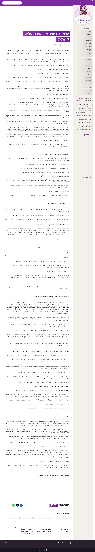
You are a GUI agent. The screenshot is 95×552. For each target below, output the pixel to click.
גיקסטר (89, 53)
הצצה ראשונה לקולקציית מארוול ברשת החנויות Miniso (84, 129)
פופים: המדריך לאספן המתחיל (82, 113)
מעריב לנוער (87, 81)
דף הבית (89, 543)
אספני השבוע (87, 47)
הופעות (89, 59)
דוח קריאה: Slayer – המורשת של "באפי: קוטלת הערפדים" (84, 105)
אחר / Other (87, 43)
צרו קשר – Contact (67, 3)
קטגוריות (83, 3)
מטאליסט (88, 78)
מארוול (89, 68)
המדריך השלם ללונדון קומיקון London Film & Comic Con (85, 109)
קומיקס (89, 93)
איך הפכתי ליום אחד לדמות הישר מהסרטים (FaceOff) (84, 125)
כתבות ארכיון (87, 65)
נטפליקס (88, 84)
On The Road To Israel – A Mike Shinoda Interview (83, 116)
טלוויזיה (89, 62)
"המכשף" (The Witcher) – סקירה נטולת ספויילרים (83, 101)
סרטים (89, 90)
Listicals (88, 40)
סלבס (89, 87)
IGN (90, 37)
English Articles (86, 34)
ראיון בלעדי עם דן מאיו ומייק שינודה (83, 122)
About (76, 3)
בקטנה (89, 50)
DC (90, 31)
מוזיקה (89, 71)
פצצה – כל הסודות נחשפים (85, 119)
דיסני (89, 56)
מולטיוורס (88, 75)
